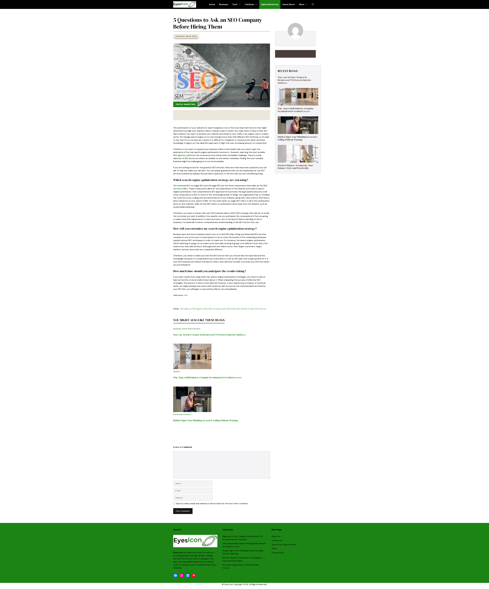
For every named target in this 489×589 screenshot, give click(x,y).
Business (223, 4)
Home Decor (288, 4)
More (301, 4)
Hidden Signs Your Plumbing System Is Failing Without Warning (205, 420)
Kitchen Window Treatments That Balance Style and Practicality (295, 167)
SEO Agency (185, 309)
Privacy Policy (278, 552)
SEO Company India (217, 309)
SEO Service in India (245, 309)
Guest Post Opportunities (284, 544)
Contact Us (277, 540)
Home (212, 4)
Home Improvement (191, 328)
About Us (276, 536)
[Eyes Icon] (184, 4)
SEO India (231, 309)
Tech (234, 4)
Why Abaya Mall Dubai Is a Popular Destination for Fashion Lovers (207, 377)
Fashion (176, 371)
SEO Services (260, 309)
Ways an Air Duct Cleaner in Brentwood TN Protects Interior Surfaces (209, 334)
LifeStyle (249, 4)
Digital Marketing (269, 4)
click (186, 295)
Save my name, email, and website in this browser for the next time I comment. (212, 503)
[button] (313, 4)
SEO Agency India (182, 155)
